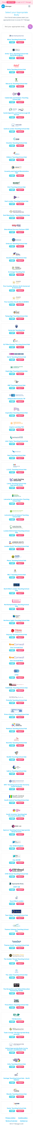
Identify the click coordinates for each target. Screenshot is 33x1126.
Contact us (24, 1121)
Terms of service (11, 1121)
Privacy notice (10, 1118)
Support (20, 42)
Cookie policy (23, 1118)
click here (11, 2)
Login (12, 42)
